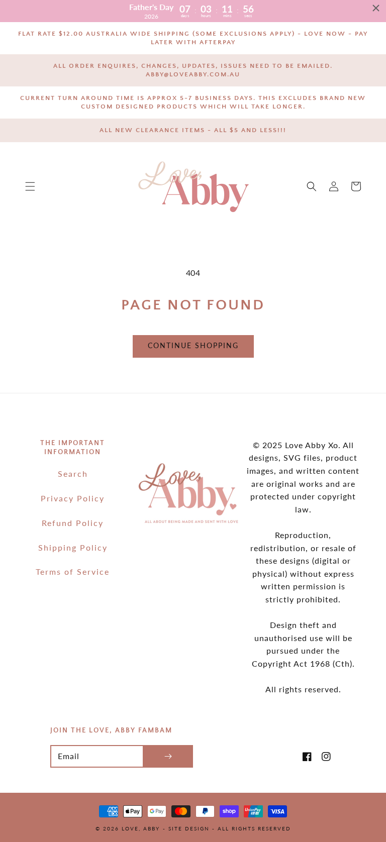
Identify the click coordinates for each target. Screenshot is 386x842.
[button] (30, 186)
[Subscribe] (168, 756)
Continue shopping (193, 345)
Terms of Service (73, 571)
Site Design (189, 828)
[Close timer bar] (376, 8)
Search (73, 473)
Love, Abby (141, 828)
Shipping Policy (73, 547)
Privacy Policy (73, 498)
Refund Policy (73, 523)
